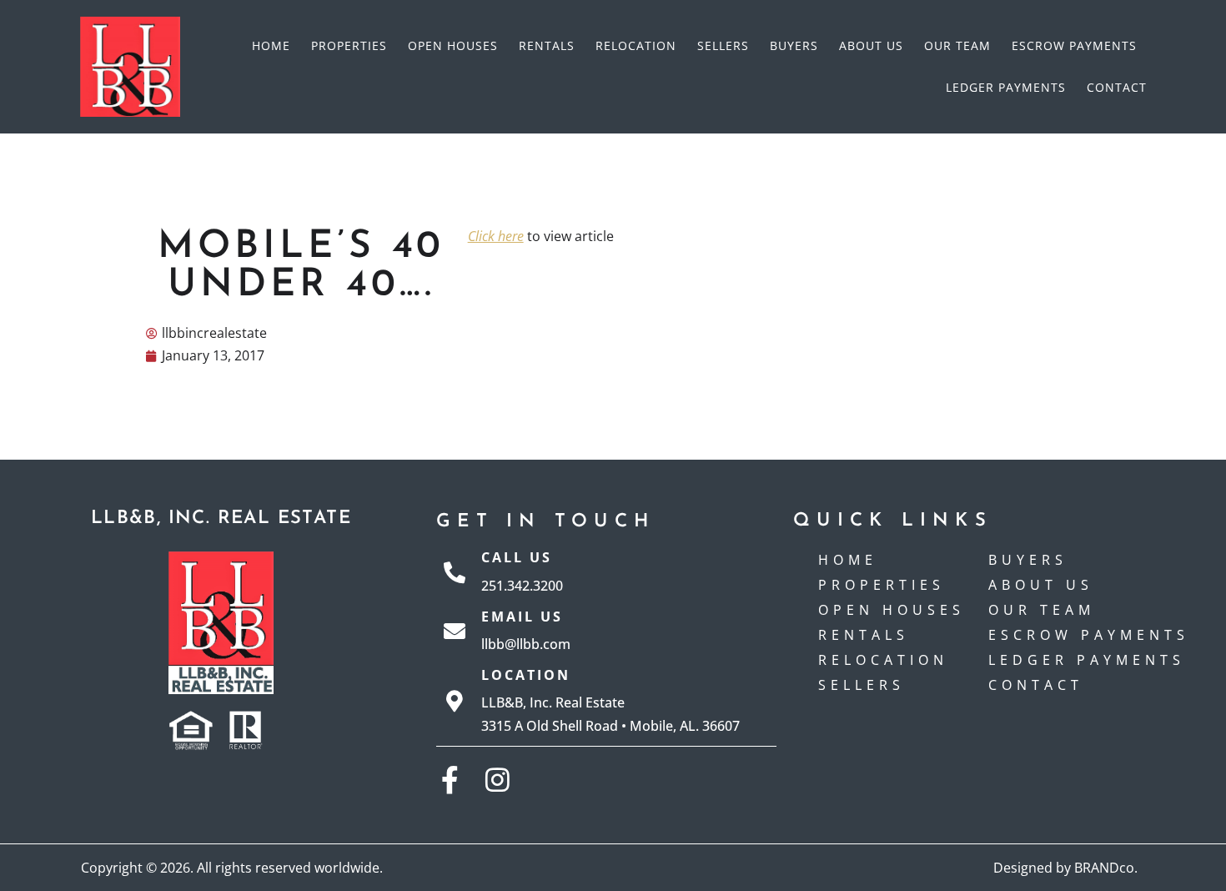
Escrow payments (1074, 45)
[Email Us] (454, 630)
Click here (496, 236)
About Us (871, 45)
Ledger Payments (1006, 87)
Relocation (635, 45)
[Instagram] (497, 779)
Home (271, 45)
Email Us (522, 616)
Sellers (723, 45)
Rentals (547, 45)
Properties (349, 45)
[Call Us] (454, 572)
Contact (1117, 87)
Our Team (957, 45)
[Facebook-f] (450, 779)
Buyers (794, 45)
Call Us (516, 557)
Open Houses (453, 45)
